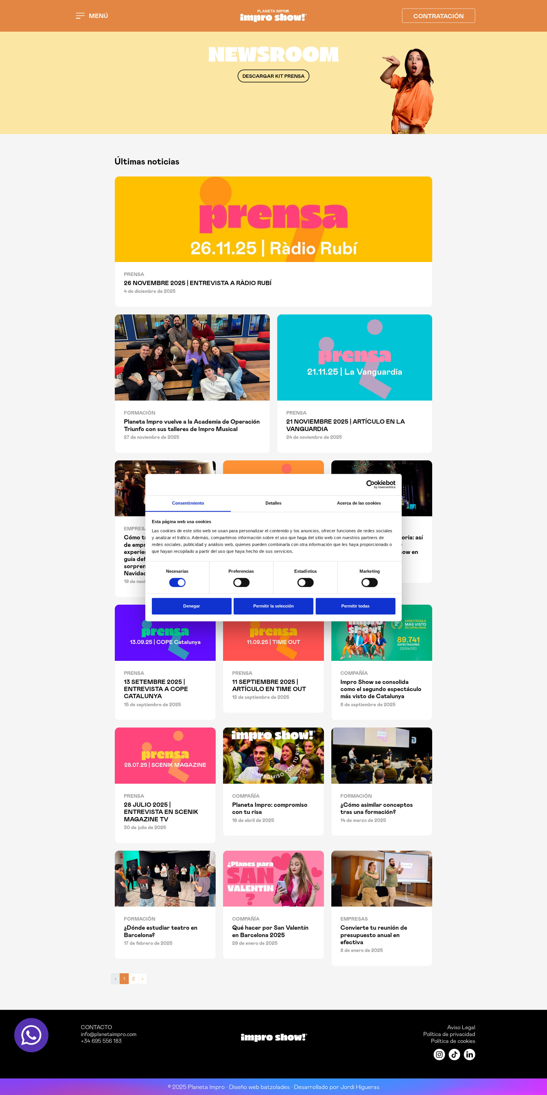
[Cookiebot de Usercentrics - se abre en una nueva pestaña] (370, 484)
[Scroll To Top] (537, 1088)
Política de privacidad (449, 1034)
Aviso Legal (461, 1027)
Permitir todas (355, 606)
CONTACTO (96, 1027)
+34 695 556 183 (101, 1040)
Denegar (191, 606)
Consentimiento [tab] (188, 503)
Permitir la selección (273, 606)
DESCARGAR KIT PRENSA (273, 76)
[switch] (241, 582)
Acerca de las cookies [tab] (359, 503)
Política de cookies (453, 1040)
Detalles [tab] (274, 503)
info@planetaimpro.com (108, 1034)
